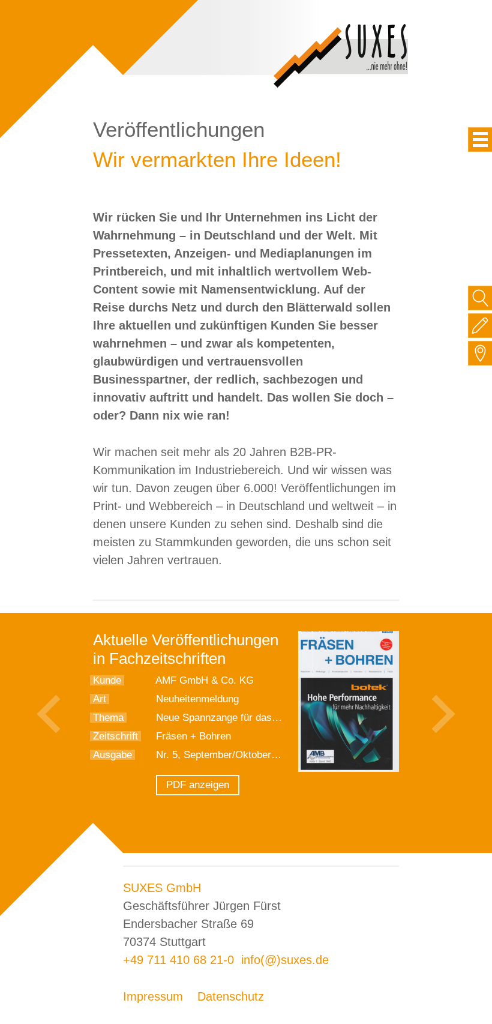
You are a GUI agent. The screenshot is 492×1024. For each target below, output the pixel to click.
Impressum (153, 996)
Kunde (107, 680)
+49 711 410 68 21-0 (178, 959)
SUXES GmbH (162, 887)
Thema (108, 717)
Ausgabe (112, 755)
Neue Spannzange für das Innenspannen (246, 717)
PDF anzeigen (197, 785)
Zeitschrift (115, 736)
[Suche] (480, 298)
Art (99, 699)
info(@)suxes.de (285, 959)
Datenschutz (230, 996)
